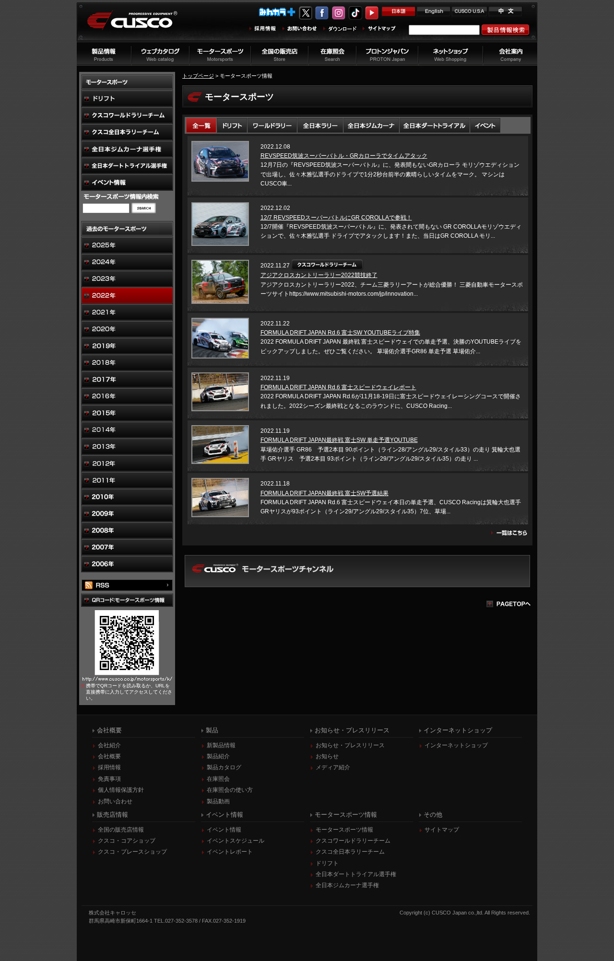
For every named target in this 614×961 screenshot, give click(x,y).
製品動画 (218, 801)
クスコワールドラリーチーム (353, 840)
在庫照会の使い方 (230, 790)
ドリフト (327, 863)
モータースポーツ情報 (344, 829)
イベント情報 (224, 829)
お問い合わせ (115, 801)
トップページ (198, 76)
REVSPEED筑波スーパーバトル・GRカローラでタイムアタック (343, 155)
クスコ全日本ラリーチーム (350, 851)
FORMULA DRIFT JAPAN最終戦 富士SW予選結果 (324, 493)
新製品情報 (221, 745)
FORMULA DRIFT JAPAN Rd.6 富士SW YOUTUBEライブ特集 (340, 332)
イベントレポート (230, 851)
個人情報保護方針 (121, 790)
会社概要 (109, 756)
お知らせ (327, 756)
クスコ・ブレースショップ (132, 851)
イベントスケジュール (235, 840)
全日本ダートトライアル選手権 (356, 874)
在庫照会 (218, 779)
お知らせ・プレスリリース (350, 745)
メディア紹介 (333, 767)
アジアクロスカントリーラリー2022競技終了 (319, 275)
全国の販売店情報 (121, 829)
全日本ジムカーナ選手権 (347, 885)
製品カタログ (224, 767)
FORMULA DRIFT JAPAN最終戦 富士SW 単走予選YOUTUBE (339, 440)
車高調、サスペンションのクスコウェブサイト (139, 26)
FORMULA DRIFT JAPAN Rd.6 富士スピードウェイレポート (338, 387)
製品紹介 (218, 756)
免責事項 (109, 779)
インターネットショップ (456, 745)
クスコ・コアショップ (126, 840)
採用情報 (109, 767)
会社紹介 (109, 745)
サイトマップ (442, 829)
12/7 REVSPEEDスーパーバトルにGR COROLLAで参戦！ (336, 217)
